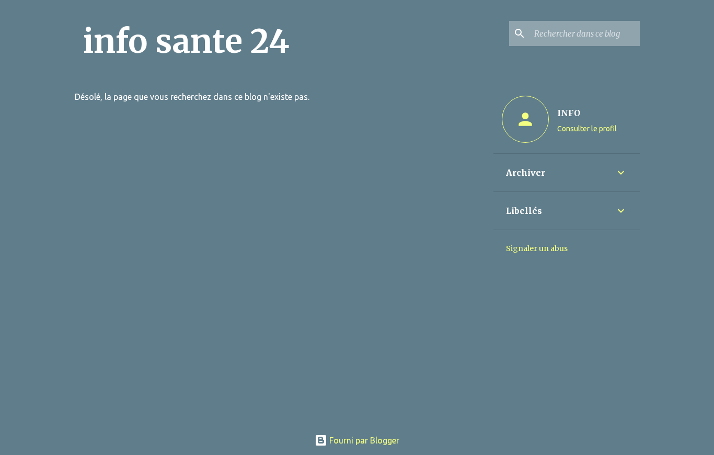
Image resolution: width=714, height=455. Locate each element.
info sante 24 (186, 41)
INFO (568, 113)
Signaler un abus (537, 248)
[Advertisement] (357, 347)
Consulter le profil (587, 128)
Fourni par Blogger (363, 440)
